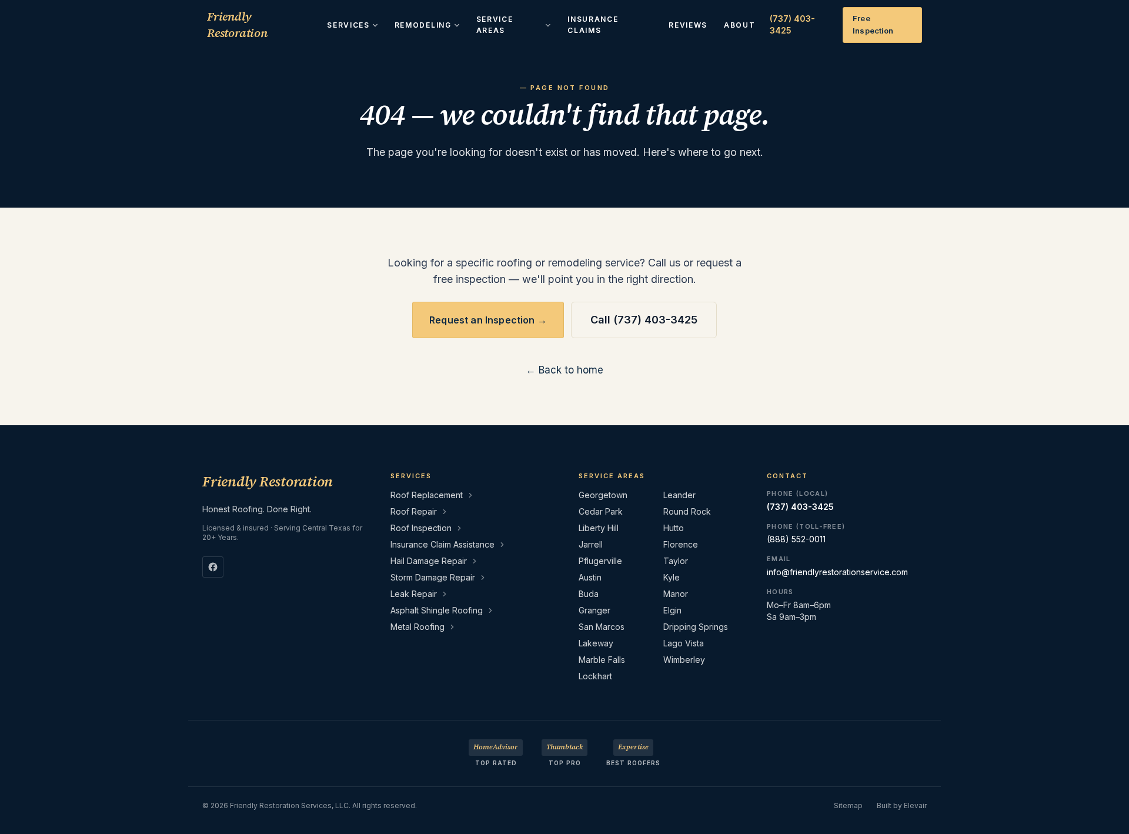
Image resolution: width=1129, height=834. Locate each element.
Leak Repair (413, 594)
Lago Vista (683, 643)
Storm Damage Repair (432, 577)
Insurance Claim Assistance (442, 544)
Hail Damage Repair (428, 561)
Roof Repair (413, 511)
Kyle (671, 577)
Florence (680, 544)
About (739, 25)
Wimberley (684, 660)
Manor (675, 594)
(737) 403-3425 (792, 24)
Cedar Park (601, 511)
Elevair (915, 805)
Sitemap (848, 805)
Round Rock (687, 511)
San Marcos (601, 627)
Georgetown (603, 495)
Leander (679, 495)
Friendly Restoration (237, 24)
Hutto (673, 528)
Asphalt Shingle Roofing (436, 610)
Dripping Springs (695, 627)
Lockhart (595, 676)
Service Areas (494, 25)
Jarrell (591, 544)
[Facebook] (212, 567)
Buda (589, 594)
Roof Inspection (421, 528)
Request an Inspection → (488, 320)
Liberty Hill (599, 528)
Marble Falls (602, 660)
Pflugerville (600, 561)
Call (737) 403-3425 (643, 319)
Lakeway (596, 643)
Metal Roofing (417, 627)
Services (348, 25)
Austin (590, 577)
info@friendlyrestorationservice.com (837, 572)
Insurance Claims (592, 25)
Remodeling (423, 25)
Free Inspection (873, 24)
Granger (594, 610)
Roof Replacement (426, 495)
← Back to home (564, 370)
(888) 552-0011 (796, 539)
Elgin (672, 610)
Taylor (675, 561)
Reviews (688, 25)
